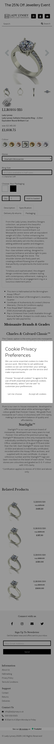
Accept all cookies (37, 393)
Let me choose (15, 393)
